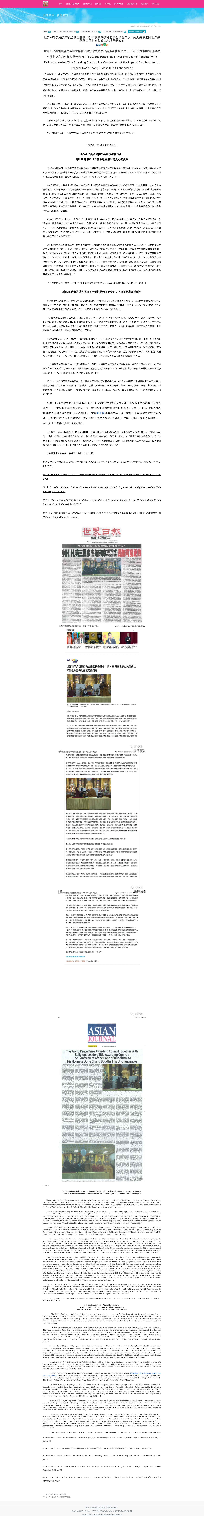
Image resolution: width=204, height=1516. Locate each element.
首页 (138, 26)
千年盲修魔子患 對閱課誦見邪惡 (59, 1497)
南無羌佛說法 (87, 4)
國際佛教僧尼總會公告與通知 (115, 31)
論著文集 (108, 4)
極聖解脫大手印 (132, 4)
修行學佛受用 (118, 4)
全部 (47, 31)
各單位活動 (155, 4)
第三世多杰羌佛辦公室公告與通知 (66, 31)
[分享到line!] (104, 45)
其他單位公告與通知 (154, 26)
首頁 (60, 4)
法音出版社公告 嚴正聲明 (57, 1494)
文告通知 (98, 4)
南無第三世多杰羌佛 (72, 4)
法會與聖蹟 (144, 4)
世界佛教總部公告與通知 (91, 31)
